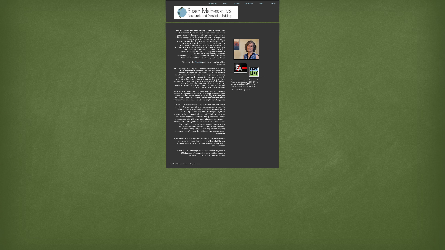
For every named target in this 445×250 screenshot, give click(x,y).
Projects (198, 62)
